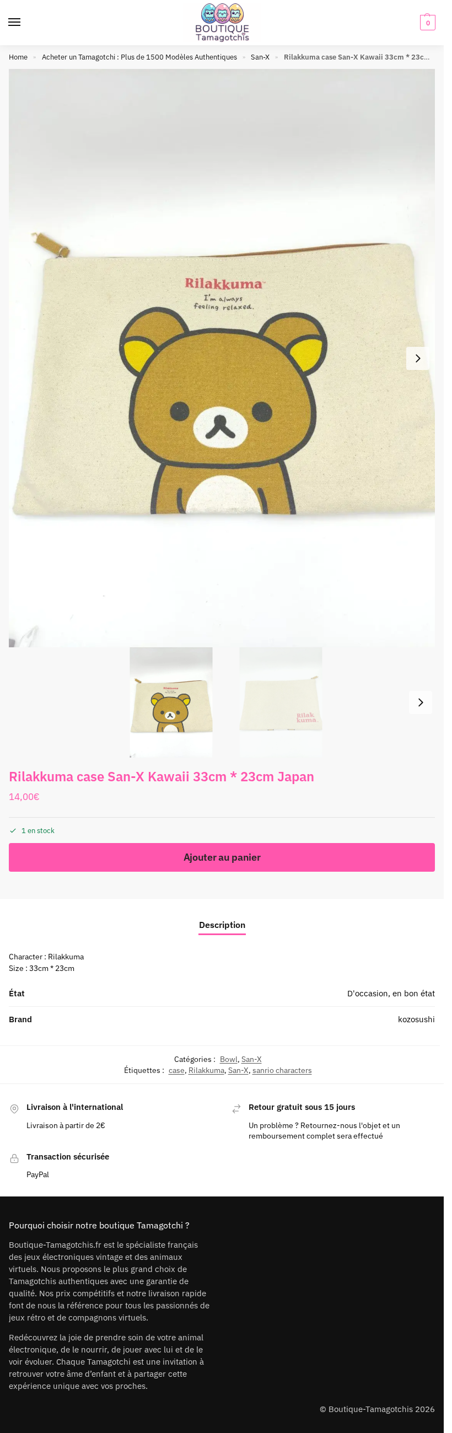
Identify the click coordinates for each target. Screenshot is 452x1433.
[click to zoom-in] (226, 358)
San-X (260, 57)
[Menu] (24, 22)
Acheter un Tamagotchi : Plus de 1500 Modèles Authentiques (139, 57)
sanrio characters (282, 1070)
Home (18, 57)
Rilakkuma (206, 1070)
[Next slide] (417, 358)
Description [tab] (222, 924)
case (177, 1070)
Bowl (229, 1059)
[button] (426, 22)
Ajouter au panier (222, 857)
